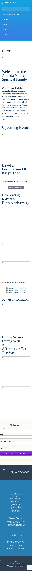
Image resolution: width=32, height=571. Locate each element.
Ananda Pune (16, 511)
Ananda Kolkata (16, 507)
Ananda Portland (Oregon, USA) (16, 525)
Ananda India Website (16, 497)
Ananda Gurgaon (16, 505)
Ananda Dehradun (16, 503)
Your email (3, 434)
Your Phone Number (5, 441)
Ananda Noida (10, 2)
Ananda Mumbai (16, 509)
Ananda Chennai (16, 501)
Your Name (3, 428)
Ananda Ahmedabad (16, 498)
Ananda (2, 3)
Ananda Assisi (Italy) (16, 522)
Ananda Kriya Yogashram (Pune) (16, 521)
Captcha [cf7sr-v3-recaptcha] (7, 448)
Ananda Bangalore (16, 500)
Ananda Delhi (16, 504)
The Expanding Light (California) (16, 524)
